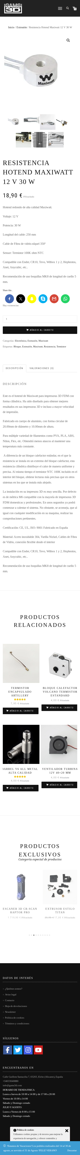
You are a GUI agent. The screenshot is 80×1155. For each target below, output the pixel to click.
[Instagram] (28, 1049)
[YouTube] (38, 1049)
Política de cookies (14, 1017)
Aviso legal (10, 994)
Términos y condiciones (17, 1023)
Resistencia (49, 346)
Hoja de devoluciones (16, 1006)
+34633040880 (10, 1081)
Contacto (9, 1000)
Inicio (11, 27)
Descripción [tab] (14, 368)
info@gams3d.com (12, 1085)
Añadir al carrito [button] (22, 711)
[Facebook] (7, 1049)
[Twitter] (17, 1049)
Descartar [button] (72, 1150)
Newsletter (10, 1011)
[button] (68, 40)
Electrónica (20, 340)
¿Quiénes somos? (13, 988)
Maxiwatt (43, 340)
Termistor (61, 346)
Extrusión (22, 27)
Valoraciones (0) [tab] (42, 368)
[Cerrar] (66, 1130)
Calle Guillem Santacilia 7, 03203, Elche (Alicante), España (33, 1076)
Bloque (17, 346)
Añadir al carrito (42, 330)
